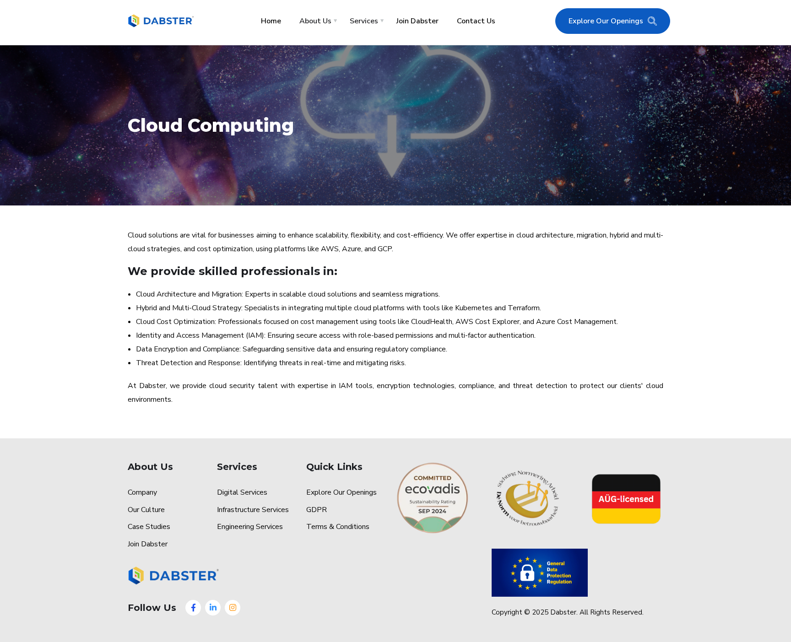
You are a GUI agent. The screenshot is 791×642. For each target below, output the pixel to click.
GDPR (316, 510)
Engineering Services (250, 527)
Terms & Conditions (337, 527)
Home (271, 21)
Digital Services (242, 492)
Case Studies (149, 527)
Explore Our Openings (606, 21)
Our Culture (146, 510)
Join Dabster (417, 21)
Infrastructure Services (253, 510)
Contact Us (476, 21)
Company (142, 492)
